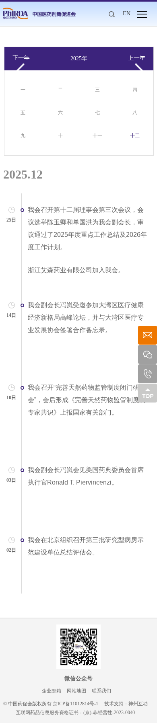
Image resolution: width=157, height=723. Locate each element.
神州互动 (138, 704)
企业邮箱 (51, 691)
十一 (97, 135)
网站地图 (76, 691)
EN (126, 13)
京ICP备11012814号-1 (75, 704)
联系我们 (101, 691)
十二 (135, 135)
